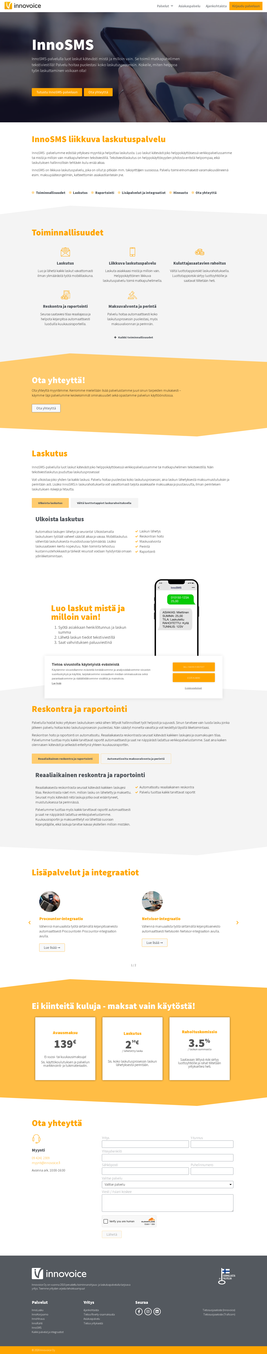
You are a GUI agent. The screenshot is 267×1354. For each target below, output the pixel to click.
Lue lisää (56, 683)
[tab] (50, 503)
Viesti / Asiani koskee (117, 1192)
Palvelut (163, 6)
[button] (29, 922)
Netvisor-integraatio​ (161, 918)
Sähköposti (110, 1165)
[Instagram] (148, 1311)
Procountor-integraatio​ (61, 918)
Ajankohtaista (216, 6)
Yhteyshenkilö (112, 1151)
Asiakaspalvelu (189, 6)
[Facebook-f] (139, 1311)
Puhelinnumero (202, 1165)
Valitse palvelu (112, 1178)
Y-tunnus (197, 1138)
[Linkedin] (157, 1311)
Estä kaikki (193, 677)
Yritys (105, 1138)
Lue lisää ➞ (52, 947)
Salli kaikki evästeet (194, 666)
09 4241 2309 (41, 1158)
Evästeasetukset (193, 687)
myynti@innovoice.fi (46, 1163)
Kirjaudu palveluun (246, 6)
